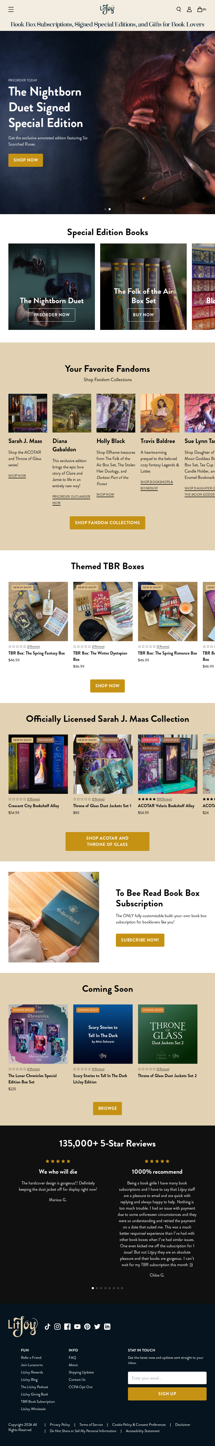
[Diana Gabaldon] (71, 413)
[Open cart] (199, 9)
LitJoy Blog (29, 1379)
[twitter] (97, 1326)
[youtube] (77, 1326)
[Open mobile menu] (11, 9)
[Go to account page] (189, 9)
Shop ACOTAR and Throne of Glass (107, 841)
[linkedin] (107, 1326)
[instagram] (57, 1326)
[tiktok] (47, 1326)
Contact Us (77, 1379)
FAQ (72, 1357)
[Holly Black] (115, 413)
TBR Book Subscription (38, 1401)
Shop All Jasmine (96, 149)
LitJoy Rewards (32, 1372)
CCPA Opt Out (81, 1386)
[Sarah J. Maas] (27, 413)
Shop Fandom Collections (107, 523)
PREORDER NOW (43, 149)
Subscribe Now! (140, 940)
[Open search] (178, 9)
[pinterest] (87, 1326)
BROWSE (107, 1108)
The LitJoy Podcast (34, 1386)
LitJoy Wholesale (33, 1408)
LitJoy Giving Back (34, 1394)
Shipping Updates (81, 1372)
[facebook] (67, 1326)
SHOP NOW (17, 475)
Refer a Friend (31, 1357)
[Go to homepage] (107, 9)
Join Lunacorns (32, 1364)
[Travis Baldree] (160, 413)
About (73, 1364)
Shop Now (105, 494)
